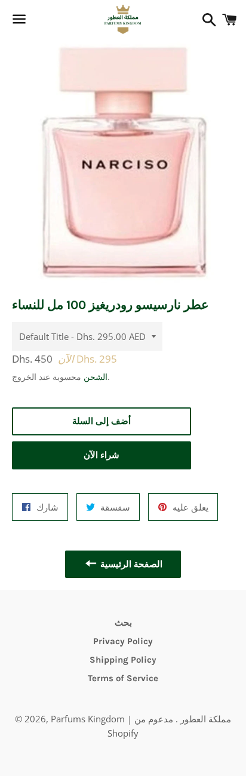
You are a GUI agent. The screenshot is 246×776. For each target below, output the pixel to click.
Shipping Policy (123, 659)
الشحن (95, 376)
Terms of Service (123, 678)
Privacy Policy (123, 641)
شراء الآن (101, 455)
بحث (123, 622)
